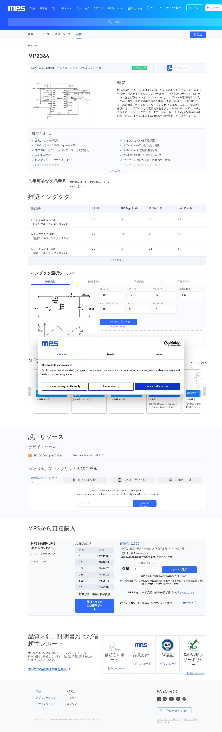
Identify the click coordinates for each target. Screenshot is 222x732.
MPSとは (72, 691)
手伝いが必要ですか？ (177, 711)
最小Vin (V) (104, 289)
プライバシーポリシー (168, 719)
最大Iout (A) (158, 304)
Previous (29, 391)
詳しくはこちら (185, 592)
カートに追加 (179, 569)
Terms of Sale (190, 719)
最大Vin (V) (131, 289)
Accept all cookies (157, 386)
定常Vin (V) (157, 289)
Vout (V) (129, 304)
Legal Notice (163, 722)
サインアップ (213, 8)
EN (167, 8)
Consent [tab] (62, 354)
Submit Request (145, 504)
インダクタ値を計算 (118, 322)
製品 (38, 691)
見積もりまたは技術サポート (95, 606)
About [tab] (159, 354)
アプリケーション (46, 698)
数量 (125, 569)
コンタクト (73, 704)
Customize (109, 386)
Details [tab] (111, 354)
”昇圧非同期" (183, 282)
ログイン (194, 8)
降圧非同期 (94, 282)
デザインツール (45, 704)
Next (204, 391)
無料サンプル (190, 603)
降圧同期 (50, 282)
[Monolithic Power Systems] (16, 8)
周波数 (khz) (184, 289)
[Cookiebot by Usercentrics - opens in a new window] (166, 343)
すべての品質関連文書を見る (47, 669)
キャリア (72, 698)
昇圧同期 (139, 282)
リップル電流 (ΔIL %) (109, 304)
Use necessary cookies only (64, 386)
